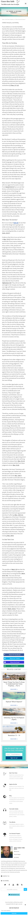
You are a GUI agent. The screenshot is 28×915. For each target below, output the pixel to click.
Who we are (16, 851)
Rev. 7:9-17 (7, 239)
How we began (17, 854)
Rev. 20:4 (10, 536)
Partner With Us (14, 894)
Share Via (14, 662)
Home (3, 19)
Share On (15, 658)
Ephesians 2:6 (7, 283)
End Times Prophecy (9, 19)
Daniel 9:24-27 (10, 187)
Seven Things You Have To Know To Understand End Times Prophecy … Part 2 (14, 684)
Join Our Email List (14, 908)
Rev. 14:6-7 (18, 475)
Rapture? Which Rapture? (14, 702)
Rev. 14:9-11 (19, 515)
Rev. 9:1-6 (21, 461)
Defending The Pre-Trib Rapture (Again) (14, 718)
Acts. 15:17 (6, 233)
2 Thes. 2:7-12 (14, 85)
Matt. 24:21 (11, 609)
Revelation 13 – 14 (14, 735)
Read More (14, 676)
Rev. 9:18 (16, 465)
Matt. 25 (14, 569)
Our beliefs (16, 857)
